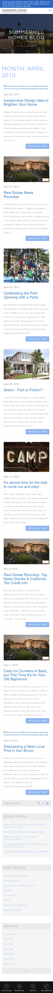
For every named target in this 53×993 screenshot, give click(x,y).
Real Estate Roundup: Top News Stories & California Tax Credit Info (25, 578)
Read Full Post (37, 146)
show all (26, 971)
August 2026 (10, 934)
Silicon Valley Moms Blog (15, 905)
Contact (33, 990)
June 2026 (8, 944)
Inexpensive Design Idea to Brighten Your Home (26, 102)
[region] (26, 4)
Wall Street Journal (12, 910)
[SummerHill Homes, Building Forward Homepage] (15, 10)
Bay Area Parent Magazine (16, 875)
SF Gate (7, 900)
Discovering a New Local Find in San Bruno (24, 748)
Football (8, 890)
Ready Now (19, 990)
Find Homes (6, 990)
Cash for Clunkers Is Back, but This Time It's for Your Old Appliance (25, 674)
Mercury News (10, 895)
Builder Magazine (12, 880)
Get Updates (46, 990)
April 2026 (9, 954)
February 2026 (10, 963)
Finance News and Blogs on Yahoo (19, 885)
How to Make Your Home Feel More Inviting (24, 832)
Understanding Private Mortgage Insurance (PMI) (26, 851)
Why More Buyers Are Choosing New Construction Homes (21, 837)
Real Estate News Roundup (18, 194)
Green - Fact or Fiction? (23, 389)
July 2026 (8, 939)
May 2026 (8, 949)
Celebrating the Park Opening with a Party (21, 295)
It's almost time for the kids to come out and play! (25, 484)
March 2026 (9, 958)
